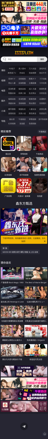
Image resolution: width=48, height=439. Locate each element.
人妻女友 (32, 109)
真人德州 (22, 68)
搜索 (42, 59)
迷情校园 (11, 113)
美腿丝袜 (11, 103)
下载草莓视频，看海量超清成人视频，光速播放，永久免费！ (24, 239)
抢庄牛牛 (42, 73)
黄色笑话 (32, 113)
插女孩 (12, 119)
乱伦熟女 (32, 93)
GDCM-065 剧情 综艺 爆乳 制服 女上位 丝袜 (20, 252)
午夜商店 (22, 119)
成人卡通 (32, 89)
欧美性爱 (42, 89)
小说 (3, 110)
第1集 (5, 248)
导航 (3, 121)
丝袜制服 (22, 83)
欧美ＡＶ (32, 78)
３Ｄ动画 (42, 78)
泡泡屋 (22, 123)
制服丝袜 (11, 93)
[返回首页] (44, 433)
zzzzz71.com (24, 52)
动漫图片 (42, 99)
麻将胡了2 (12, 73)
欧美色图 (32, 99)
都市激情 (11, 109)
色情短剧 (32, 123)
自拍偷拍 (22, 78)
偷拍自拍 (22, 89)
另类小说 (22, 113)
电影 (3, 90)
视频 (3, 80)
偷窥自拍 (11, 99)
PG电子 (12, 68)
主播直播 (32, 83)
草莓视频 (32, 119)
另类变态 (42, 93)
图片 (3, 100)
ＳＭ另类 (42, 83)
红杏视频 (11, 123)
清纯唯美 (22, 103)
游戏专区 (42, 68)
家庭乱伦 (22, 109)
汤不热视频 (42, 119)
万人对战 (32, 68)
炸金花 (22, 73)
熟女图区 (32, 103)
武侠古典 (42, 109)
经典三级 (22, 93)
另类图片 (42, 103)
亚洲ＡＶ (11, 78)
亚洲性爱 (11, 89)
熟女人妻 (11, 83)
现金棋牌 (32, 73)
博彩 (3, 70)
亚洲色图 (22, 99)
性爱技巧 (42, 113)
